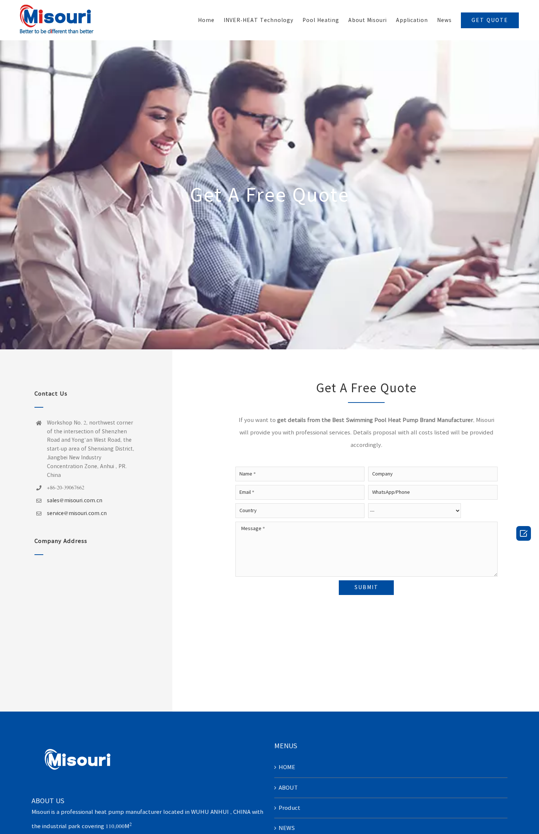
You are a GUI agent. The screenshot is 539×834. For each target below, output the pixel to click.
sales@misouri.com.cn (74, 500)
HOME (287, 767)
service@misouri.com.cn (77, 513)
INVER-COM (507, 148)
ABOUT (288, 787)
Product (289, 808)
